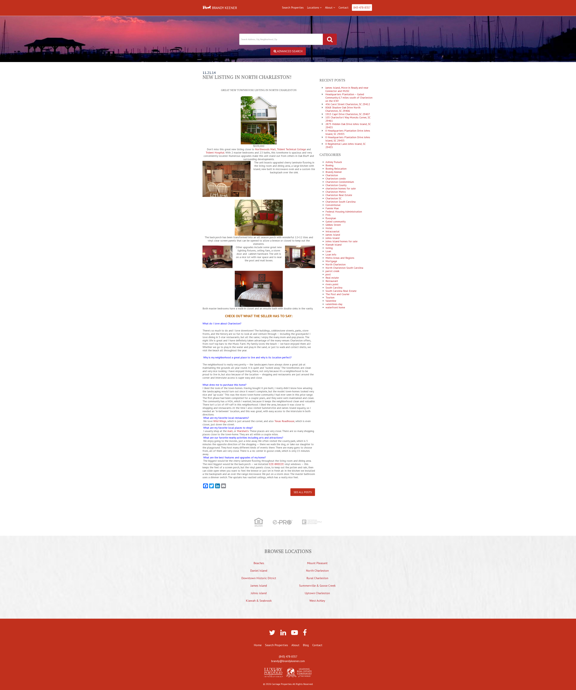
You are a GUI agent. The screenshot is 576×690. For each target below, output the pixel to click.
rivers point (332, 284)
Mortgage (331, 261)
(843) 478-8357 (288, 656)
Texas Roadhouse (284, 421)
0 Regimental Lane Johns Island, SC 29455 (345, 145)
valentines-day (334, 304)
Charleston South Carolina (341, 201)
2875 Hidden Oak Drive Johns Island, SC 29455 (348, 125)
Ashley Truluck (334, 162)
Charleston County (336, 185)
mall (230, 431)
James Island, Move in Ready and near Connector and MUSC (346, 89)
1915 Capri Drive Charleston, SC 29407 (347, 114)
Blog (306, 645)
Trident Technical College (291, 149)
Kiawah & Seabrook (259, 601)
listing (329, 248)
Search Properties (293, 7)
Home (258, 645)
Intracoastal (332, 231)
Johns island (259, 593)
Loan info (331, 254)
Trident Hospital (215, 152)
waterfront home (335, 307)
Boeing (329, 165)
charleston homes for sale (341, 188)
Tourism (330, 297)
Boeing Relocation (336, 168)
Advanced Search (289, 51)
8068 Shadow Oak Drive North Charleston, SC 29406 (342, 109)
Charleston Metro (336, 191)
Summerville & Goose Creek (317, 586)
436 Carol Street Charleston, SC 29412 (347, 104)
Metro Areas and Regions (340, 258)
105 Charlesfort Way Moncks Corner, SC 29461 (347, 119)
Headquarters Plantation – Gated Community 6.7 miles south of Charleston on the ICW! (348, 98)
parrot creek (332, 271)
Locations (313, 7)
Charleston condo (336, 178)
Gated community (336, 221)
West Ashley (317, 601)
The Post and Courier (338, 294)
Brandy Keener (334, 172)
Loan (328, 251)
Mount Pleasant (317, 563)
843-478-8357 (361, 7)
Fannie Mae (332, 208)
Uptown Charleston (317, 593)
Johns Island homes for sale (341, 241)
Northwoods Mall (265, 149)
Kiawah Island (334, 244)
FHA (328, 215)
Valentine (331, 300)
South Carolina (334, 287)
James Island (333, 234)
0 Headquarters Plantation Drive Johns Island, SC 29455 (347, 132)
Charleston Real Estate (339, 195)
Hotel (329, 228)
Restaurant (332, 281)
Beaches (259, 563)
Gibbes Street (333, 224)
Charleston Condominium (340, 182)
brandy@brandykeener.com (288, 661)
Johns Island (332, 238)
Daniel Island (258, 571)
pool (328, 274)
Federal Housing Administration (344, 211)
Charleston (332, 175)
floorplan (331, 218)
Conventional (333, 205)
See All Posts (303, 492)
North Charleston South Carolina (344, 267)
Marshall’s (243, 431)
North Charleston (336, 264)
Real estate (332, 277)
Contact (343, 7)
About (329, 7)
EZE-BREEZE (276, 464)
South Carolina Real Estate (341, 291)
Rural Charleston (317, 578)
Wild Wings (219, 421)
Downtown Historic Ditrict (258, 578)
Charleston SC (334, 198)
